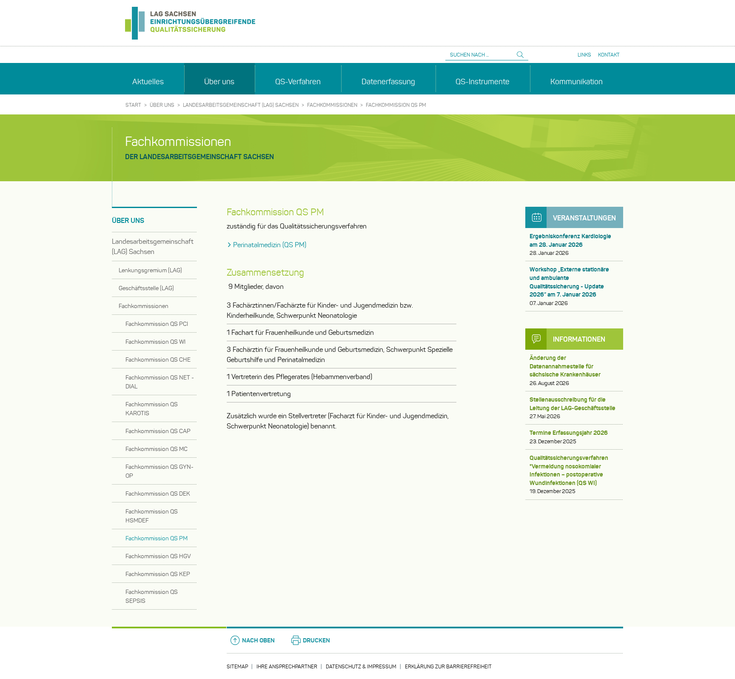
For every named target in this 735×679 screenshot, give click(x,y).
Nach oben (258, 640)
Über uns (162, 105)
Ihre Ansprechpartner (286, 666)
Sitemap (237, 666)
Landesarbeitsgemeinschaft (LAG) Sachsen (241, 105)
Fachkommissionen (332, 105)
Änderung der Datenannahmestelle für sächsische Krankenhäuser (565, 370)
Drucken (316, 640)
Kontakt (609, 54)
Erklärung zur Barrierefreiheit (448, 666)
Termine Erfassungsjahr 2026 (569, 437)
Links (584, 54)
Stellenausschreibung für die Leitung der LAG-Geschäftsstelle (572, 408)
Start (133, 105)
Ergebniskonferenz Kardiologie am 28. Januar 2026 (570, 244)
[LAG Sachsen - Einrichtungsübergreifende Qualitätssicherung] (188, 20)
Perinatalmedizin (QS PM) (269, 245)
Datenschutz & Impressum (361, 666)
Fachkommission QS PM (396, 105)
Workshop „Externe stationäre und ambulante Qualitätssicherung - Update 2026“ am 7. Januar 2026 (569, 285)
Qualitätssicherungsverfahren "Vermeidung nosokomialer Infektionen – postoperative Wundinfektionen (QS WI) (569, 474)
